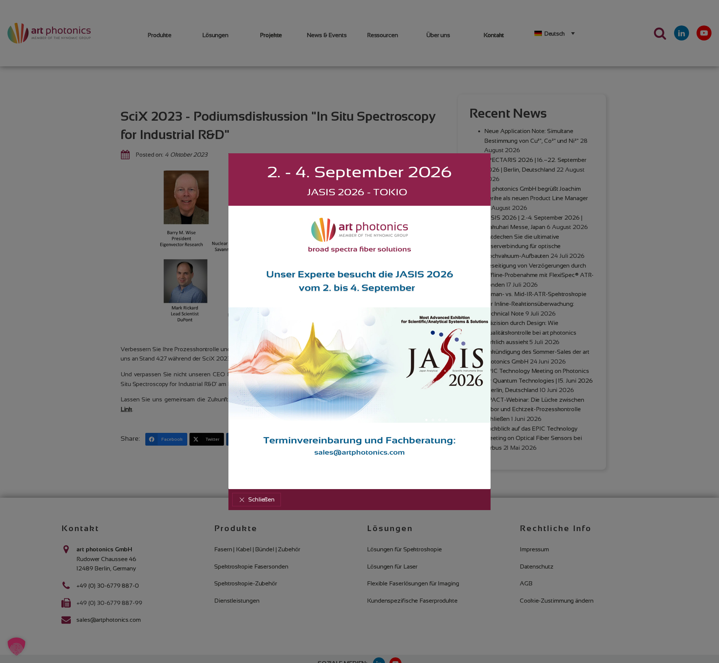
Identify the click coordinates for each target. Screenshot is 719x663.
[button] (256, 499)
